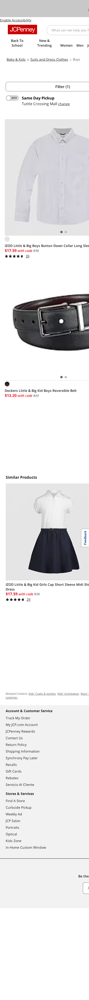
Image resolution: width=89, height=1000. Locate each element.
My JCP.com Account (22, 724)
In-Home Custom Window (26, 847)
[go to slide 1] (61, 232)
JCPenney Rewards (20, 731)
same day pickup (38, 98)
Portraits (12, 827)
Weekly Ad (14, 814)
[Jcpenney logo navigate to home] (22, 29)
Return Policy (16, 744)
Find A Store (15, 800)
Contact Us (14, 738)
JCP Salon (13, 820)
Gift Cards (14, 771)
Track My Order (18, 718)
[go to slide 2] (66, 232)
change (64, 104)
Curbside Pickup (19, 807)
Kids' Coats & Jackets (42, 694)
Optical (11, 834)
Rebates (12, 778)
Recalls (11, 764)
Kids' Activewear (68, 694)
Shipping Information (23, 751)
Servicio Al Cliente (20, 784)
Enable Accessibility (15, 20)
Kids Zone (13, 840)
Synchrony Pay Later (22, 758)
